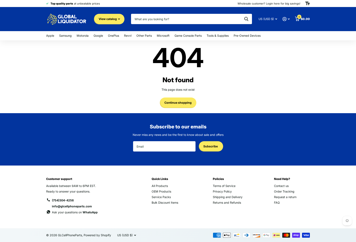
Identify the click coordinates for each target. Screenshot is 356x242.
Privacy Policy (222, 191)
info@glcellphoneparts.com (72, 206)
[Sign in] (286, 19)
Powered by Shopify (97, 235)
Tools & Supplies (218, 35)
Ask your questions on (75, 212)
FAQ (277, 202)
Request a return (285, 197)
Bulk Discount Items (165, 202)
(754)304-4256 (63, 200)
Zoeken (246, 19)
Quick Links (160, 179)
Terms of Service (224, 186)
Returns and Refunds (227, 202)
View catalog (108, 19)
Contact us (281, 186)
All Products (160, 186)
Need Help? (282, 179)
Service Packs (161, 197)
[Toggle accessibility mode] (307, 3)
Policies (218, 179)
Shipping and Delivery (227, 197)
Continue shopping (178, 102)
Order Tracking (284, 191)
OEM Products (161, 191)
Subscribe (210, 146)
